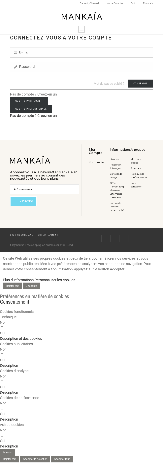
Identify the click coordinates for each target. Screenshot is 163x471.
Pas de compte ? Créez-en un (33, 115)
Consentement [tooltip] (14, 301)
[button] (21, 338)
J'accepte (31, 285)
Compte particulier (29, 100)
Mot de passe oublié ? (109, 84)
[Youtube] (140, 238)
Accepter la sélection (35, 458)
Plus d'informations (18, 280)
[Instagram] (122, 238)
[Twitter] (113, 238)
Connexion (140, 83)
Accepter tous (62, 458)
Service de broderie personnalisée (117, 206)
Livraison (115, 159)
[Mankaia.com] (81, 16)
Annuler (7, 452)
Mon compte (96, 162)
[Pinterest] (131, 238)
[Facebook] (104, 238)
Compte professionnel (31, 108)
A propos (136, 168)
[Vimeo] (149, 238)
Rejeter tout (12, 285)
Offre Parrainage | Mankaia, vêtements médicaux (117, 190)
